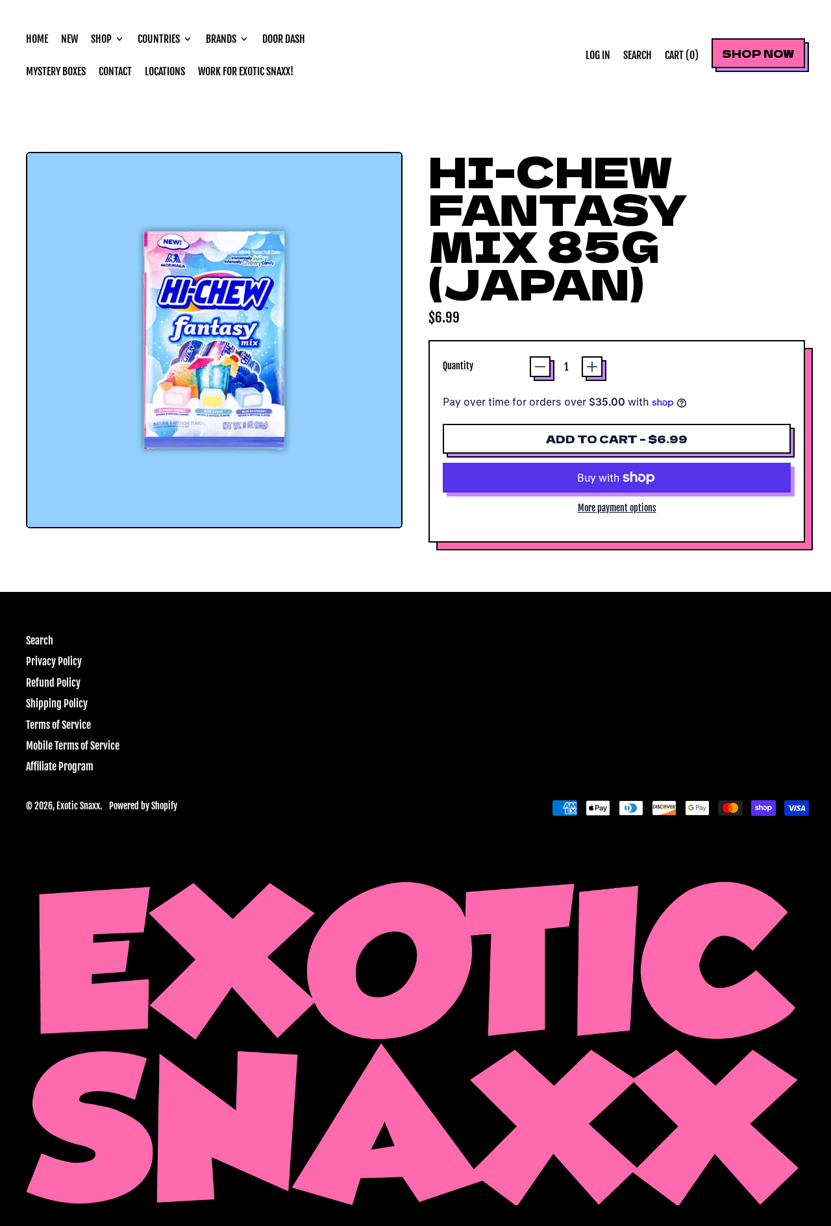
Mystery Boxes (56, 71)
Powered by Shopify (143, 806)
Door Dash (283, 38)
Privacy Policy (54, 661)
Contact (115, 71)
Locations (165, 71)
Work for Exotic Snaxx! (245, 71)
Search (39, 640)
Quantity (458, 366)
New (69, 38)
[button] (637, 55)
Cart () (681, 59)
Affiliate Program (59, 766)
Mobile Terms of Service (72, 745)
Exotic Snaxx (78, 806)
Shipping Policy (57, 703)
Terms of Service (58, 724)
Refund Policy (53, 682)
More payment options (617, 508)
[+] (592, 366)
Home (37, 38)
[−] (540, 366)
